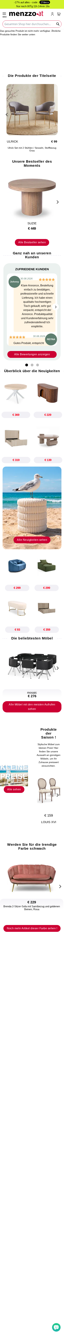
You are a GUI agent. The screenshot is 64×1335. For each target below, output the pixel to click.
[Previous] (6, 114)
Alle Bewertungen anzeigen (32, 354)
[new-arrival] (32, 507)
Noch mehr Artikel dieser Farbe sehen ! (32, 928)
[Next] (57, 201)
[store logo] (28, 13)
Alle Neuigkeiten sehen (32, 539)
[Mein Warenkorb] (59, 14)
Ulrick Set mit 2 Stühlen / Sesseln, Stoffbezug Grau (32, 149)
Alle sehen (14, 789)
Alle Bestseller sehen (32, 242)
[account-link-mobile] (53, 14)
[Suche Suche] (58, 24)
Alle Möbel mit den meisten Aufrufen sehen (32, 706)
